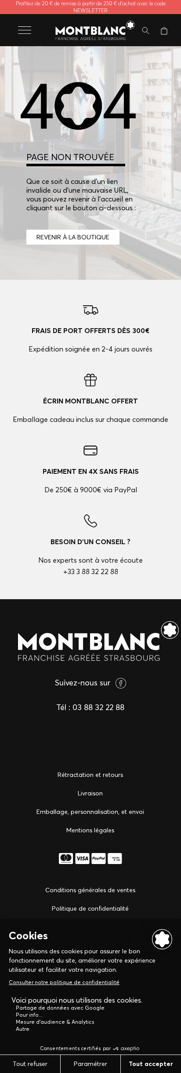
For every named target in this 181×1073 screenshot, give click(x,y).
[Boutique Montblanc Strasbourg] (90, 31)
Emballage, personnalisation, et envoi (90, 812)
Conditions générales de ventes (90, 890)
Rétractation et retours (90, 775)
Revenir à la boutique (72, 237)
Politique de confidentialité (90, 908)
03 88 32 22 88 (98, 707)
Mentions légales (90, 830)
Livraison (90, 793)
